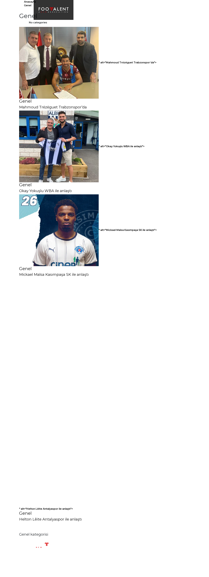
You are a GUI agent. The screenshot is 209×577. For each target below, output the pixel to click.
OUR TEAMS (124, 10)
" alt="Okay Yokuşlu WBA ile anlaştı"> (122, 146)
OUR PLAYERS (143, 10)
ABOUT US (88, 10)
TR (171, 10)
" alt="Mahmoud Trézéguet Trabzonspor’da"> (128, 62)
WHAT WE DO (106, 10)
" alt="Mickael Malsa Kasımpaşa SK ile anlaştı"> (128, 230)
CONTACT (160, 10)
